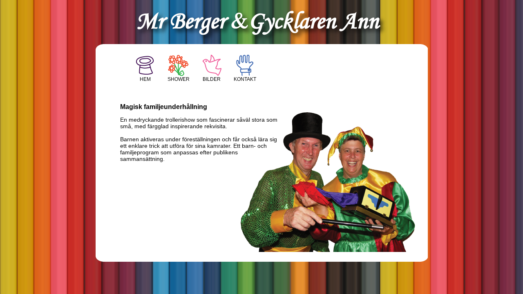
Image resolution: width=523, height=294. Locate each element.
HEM (145, 79)
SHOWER (179, 79)
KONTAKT (245, 79)
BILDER (212, 79)
